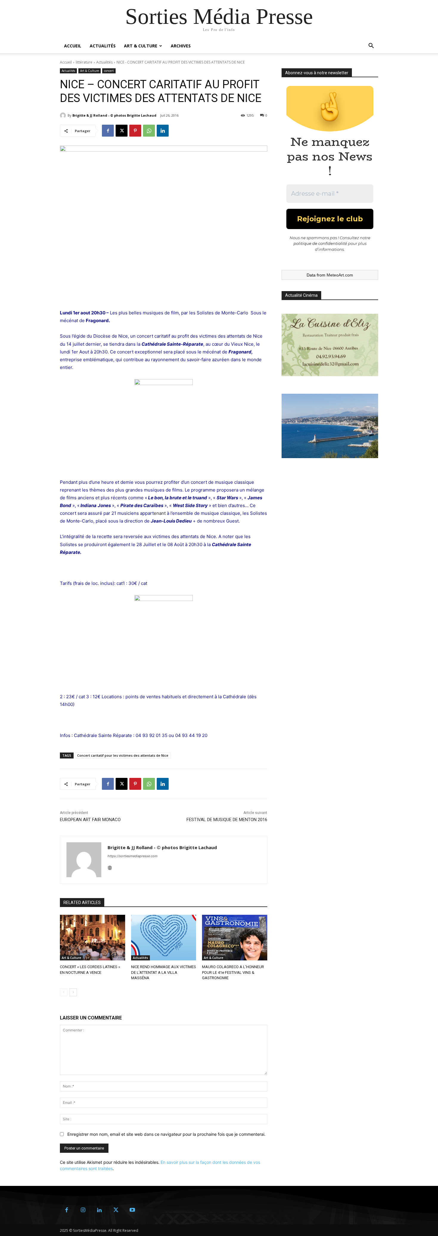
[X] (122, 131)
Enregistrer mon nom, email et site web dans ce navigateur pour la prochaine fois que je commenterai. (166, 1134)
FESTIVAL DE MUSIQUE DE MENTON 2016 (227, 819)
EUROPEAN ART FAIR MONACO (90, 819)
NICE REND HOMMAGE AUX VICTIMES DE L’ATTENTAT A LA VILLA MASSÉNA (163, 972)
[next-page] (73, 992)
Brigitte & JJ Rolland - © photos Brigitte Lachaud (114, 115)
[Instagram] (83, 1210)
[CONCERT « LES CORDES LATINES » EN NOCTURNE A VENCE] (92, 937)
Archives (181, 46)
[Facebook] (108, 131)
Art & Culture (140, 46)
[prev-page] (63, 992)
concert (109, 71)
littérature (84, 62)
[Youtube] (132, 1210)
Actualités (103, 46)
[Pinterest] (135, 131)
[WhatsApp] (149, 131)
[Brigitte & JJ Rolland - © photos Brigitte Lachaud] (64, 115)
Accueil (72, 46)
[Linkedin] (163, 131)
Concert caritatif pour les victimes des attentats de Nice (122, 755)
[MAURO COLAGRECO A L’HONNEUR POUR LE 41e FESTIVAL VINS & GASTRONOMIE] (234, 937)
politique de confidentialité (320, 243)
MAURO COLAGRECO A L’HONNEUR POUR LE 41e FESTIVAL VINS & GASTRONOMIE (233, 972)
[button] (371, 46)
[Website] (110, 866)
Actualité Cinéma (301, 295)
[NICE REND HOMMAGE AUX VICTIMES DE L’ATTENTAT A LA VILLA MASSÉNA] (163, 937)
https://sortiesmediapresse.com (133, 856)
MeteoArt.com (340, 275)
